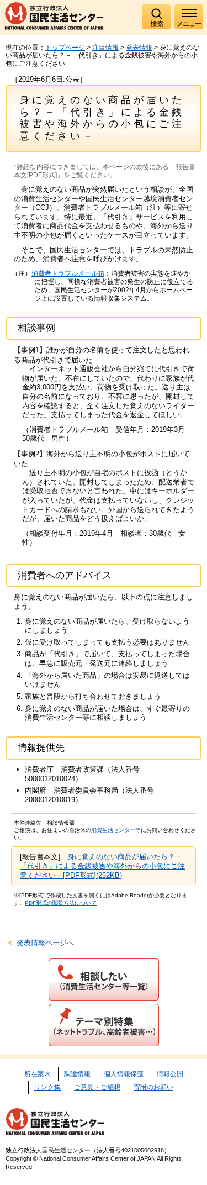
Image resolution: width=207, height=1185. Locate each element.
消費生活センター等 (116, 830)
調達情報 (77, 1074)
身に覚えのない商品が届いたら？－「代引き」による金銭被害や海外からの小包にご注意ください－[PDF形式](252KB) (102, 865)
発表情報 (139, 47)
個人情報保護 (124, 1074)
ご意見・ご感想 (97, 1087)
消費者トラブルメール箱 (67, 273)
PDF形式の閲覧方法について (61, 903)
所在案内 (37, 1074)
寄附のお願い (153, 1087)
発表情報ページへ (45, 943)
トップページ (65, 47)
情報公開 (170, 1074)
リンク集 (47, 1087)
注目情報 (105, 47)
